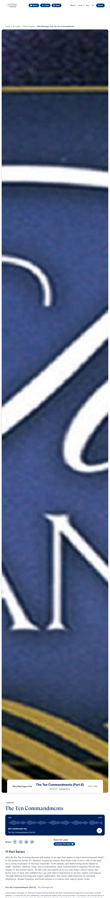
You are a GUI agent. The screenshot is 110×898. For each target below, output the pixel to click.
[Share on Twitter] (20, 842)
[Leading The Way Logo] (12, 5)
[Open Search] (93, 5)
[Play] (99, 830)
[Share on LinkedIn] (26, 842)
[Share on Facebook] (15, 842)
